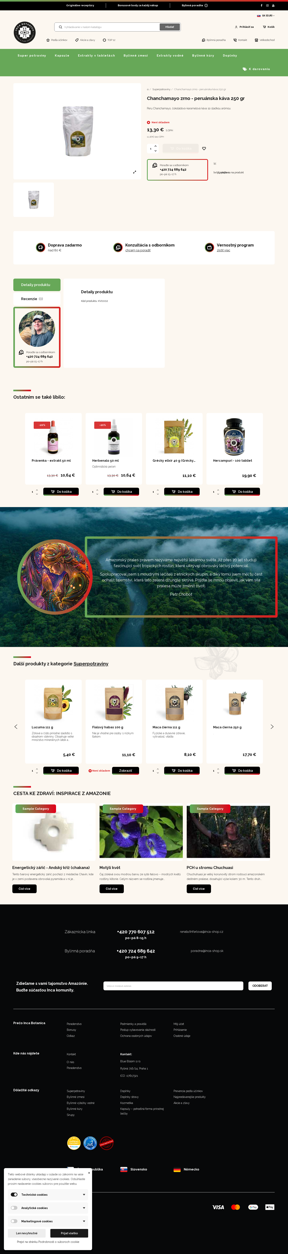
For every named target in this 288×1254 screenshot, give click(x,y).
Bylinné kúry (74, 1108)
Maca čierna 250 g (227, 727)
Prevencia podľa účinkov (188, 1091)
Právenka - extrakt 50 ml (51, 460)
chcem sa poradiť (137, 250)
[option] (54, 848)
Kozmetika (126, 1103)
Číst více (24, 888)
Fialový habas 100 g (107, 727)
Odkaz (71, 1035)
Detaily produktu (35, 285)
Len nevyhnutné (26, 1233)
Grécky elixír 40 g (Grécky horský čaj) (182, 460)
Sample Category (36, 809)
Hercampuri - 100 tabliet (232, 460)
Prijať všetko (69, 1233)
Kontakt (71, 1054)
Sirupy (71, 1114)
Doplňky (125, 1091)
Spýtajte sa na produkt (229, 172)
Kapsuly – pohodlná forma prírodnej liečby (142, 1111)
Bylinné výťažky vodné (80, 1103)
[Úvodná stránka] (148, 89)
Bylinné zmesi (75, 1096)
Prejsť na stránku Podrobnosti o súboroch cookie (48, 1241)
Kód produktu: (89, 301)
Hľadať (169, 26)
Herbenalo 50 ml (105, 460)
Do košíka (184, 148)
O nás (70, 1062)
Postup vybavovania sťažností (138, 1029)
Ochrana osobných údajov (136, 1035)
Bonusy (71, 1029)
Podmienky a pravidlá (133, 1024)
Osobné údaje (182, 1035)
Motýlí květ (110, 867)
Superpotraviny (91, 664)
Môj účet (179, 1024)
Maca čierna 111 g (166, 727)
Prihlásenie (180, 1029)
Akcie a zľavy (182, 1103)
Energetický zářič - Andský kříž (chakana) (51, 867)
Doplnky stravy (129, 1096)
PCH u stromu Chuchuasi (210, 867)
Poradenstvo (74, 1024)
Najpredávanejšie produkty (190, 1096)
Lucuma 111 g (42, 727)
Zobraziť (125, 771)
